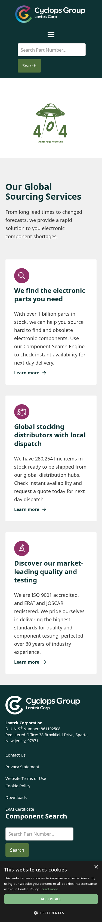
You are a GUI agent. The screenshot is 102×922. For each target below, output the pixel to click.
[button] (51, 35)
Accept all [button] (51, 899)
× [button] (96, 867)
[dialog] (51, 891)
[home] (51, 14)
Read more (49, 889)
